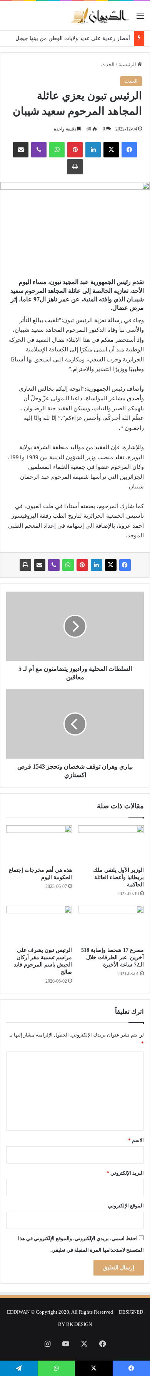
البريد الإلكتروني (125, 1173)
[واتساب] (57, 149)
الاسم (136, 1140)
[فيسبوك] (129, 149)
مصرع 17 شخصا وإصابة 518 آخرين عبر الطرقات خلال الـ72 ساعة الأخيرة (112, 957)
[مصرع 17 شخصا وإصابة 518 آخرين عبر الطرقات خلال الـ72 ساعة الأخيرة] (111, 924)
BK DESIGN (79, 1324)
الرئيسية (127, 64)
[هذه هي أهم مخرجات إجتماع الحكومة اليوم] (39, 843)
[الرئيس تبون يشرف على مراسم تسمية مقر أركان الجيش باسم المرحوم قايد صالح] (39, 924)
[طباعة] (75, 166)
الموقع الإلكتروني (126, 1206)
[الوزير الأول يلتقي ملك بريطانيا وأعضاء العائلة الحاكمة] (111, 843)
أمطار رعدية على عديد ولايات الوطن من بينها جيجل (72, 38)
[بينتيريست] (75, 149)
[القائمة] (140, 18)
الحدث (108, 64)
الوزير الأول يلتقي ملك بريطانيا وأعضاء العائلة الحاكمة (118, 877)
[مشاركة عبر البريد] (20, 149)
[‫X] (111, 149)
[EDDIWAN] (100, 16)
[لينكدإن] (93, 149)
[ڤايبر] (39, 149)
